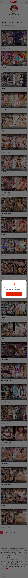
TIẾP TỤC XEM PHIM (14, 294)
